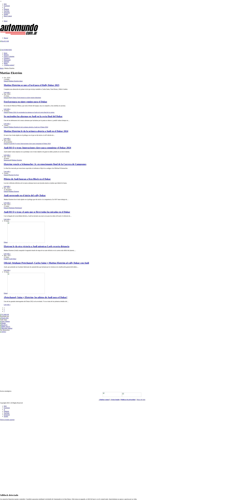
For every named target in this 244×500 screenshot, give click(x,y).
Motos (6, 63)
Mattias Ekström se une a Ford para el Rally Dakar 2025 (31, 85)
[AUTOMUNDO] (19, 35)
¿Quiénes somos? (9, 65)
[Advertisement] (122, 361)
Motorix (6, 55)
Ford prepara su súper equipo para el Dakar (25, 101)
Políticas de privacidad (128, 399)
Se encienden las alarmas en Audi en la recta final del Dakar (33, 116)
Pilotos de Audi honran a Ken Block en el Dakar (27, 179)
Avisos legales (115, 399)
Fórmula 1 (7, 58)
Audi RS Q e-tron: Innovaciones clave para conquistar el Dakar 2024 (37, 147)
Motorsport (7, 60)
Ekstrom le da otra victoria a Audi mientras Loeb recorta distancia (36, 246)
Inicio (5, 53)
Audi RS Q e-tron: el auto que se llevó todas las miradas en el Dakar (37, 212)
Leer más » (7, 92)
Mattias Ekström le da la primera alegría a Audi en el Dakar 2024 (36, 131)
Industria (6, 61)
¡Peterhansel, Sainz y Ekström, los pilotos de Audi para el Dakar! (35, 297)
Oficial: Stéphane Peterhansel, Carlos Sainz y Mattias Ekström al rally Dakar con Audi (46, 263)
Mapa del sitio (141, 399)
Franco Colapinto (9, 56)
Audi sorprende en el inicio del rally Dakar (25, 195)
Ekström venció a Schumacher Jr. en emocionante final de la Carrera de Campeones (45, 164)
